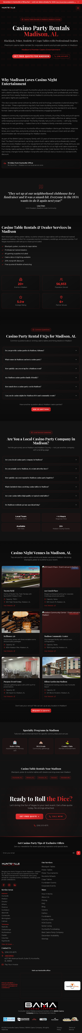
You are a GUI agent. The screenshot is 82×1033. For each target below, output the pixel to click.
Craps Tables (47, 879)
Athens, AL (30, 778)
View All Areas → (8, 944)
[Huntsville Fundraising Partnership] (72, 985)
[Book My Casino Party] (71, 1019)
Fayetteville (6, 941)
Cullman (4, 921)
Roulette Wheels (48, 876)
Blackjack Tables (48, 867)
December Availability (50, 936)
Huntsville (5, 896)
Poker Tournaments (50, 873)
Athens (4, 904)
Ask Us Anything (41, 409)
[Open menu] (78, 8)
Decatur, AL (42, 778)
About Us (45, 897)
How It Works (47, 894)
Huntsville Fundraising (51, 929)
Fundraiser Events (49, 883)
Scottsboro (5, 910)
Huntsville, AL (17, 778)
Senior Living (47, 926)
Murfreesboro (6, 932)
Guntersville (6, 915)
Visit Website (8, 606)
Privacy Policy (59, 1028)
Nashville (5, 927)
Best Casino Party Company (53, 932)
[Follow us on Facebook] (4, 885)
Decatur (4, 901)
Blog (43, 907)
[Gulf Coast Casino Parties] (9, 1019)
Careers (45, 910)
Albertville (5, 913)
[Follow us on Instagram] (9, 885)
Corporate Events (49, 886)
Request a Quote (41, 711)
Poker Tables (47, 870)
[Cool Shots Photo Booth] (43, 1019)
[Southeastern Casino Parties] (23, 1019)
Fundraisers (46, 916)
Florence (5, 907)
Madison (5, 899)
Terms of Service (72, 1028)
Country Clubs (47, 919)
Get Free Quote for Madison (31, 56)
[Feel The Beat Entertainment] (34, 1019)
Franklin (4, 935)
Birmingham (6, 918)
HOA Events (46, 923)
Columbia (5, 938)
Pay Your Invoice (11, 964)
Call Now (57, 816)
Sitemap (45, 939)
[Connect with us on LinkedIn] (15, 885)
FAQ (43, 903)
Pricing (44, 900)
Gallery (44, 913)
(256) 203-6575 (62, 56)
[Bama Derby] (55, 1019)
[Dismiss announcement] (78, 2)
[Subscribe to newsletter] (78, 853)
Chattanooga (6, 930)
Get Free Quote (28, 816)
